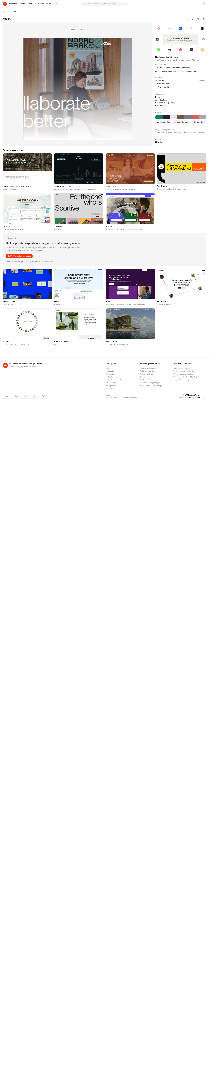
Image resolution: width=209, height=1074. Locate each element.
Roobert (57, 305)
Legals (108, 395)
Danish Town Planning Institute (17, 186)
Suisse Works (139, 305)
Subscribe (110, 371)
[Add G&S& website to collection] (192, 19)
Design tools (111, 386)
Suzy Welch (111, 186)
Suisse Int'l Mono (124, 305)
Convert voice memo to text (189, 397)
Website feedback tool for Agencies (187, 377)
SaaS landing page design (149, 383)
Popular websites (146, 374)
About (108, 368)
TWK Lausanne (162, 68)
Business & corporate (165, 103)
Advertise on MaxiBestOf (116, 380)
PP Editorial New (127, 189)
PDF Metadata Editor (191, 395)
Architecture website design (151, 386)
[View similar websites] (187, 19)
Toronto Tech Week (63, 186)
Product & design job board (183, 371)
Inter (56, 344)
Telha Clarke (111, 341)
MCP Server (111, 383)
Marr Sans (110, 229)
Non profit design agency (182, 380)
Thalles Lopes (9, 302)
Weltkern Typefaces (181, 68)
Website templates (147, 371)
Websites (6, 12)
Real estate (160, 106)
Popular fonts (145, 377)
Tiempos (168, 305)
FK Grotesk (8, 344)
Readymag (162, 186)
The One (58, 226)
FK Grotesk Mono (21, 344)
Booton (6, 229)
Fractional (161, 302)
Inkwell (6, 341)
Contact (109, 388)
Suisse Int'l (137, 229)
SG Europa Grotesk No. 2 (117, 344)
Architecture (161, 100)
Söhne (160, 305)
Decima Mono (60, 189)
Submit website (112, 377)
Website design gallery (148, 368)
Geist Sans (82, 189)
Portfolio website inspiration (151, 380)
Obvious (6, 226)
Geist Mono (8, 305)
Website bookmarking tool (183, 374)
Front (108, 302)
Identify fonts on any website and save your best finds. (175, 71)
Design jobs (111, 374)
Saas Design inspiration (182, 368)
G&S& (15, 12)
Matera (109, 226)
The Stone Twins (162, 83)
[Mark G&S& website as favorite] (198, 19)
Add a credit (163, 87)
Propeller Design (61, 341)
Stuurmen (180, 80)
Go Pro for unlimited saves (19, 256)
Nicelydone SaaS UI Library (167, 57)
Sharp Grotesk (16, 229)
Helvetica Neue (112, 189)
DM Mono (72, 189)
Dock (56, 302)
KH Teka (57, 229)
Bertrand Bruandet (28, 367)
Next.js (158, 142)
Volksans (92, 189)
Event (158, 97)
